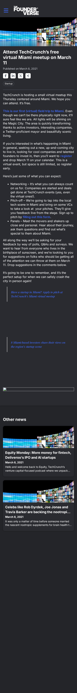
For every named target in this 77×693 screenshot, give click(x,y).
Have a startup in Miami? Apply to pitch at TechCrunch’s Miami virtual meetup (37, 294)
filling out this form (36, 217)
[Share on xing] (28, 75)
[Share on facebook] (5, 75)
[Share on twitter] (20, 75)
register (66, 156)
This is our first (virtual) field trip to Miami (33, 111)
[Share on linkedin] (13, 75)
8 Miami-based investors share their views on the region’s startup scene (38, 344)
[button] (6, 10)
